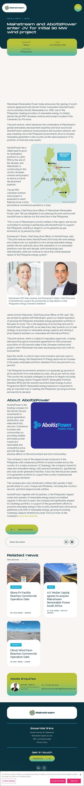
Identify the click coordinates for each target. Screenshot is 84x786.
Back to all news (25, 529)
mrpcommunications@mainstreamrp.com (60, 689)
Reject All (74, 781)
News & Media (14, 18)
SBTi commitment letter (42, 739)
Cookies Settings (9, 781)
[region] (42, 778)
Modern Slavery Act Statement (42, 732)
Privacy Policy (42, 742)
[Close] (80, 774)
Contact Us (38, 758)
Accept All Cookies (58, 781)
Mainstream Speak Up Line (42, 736)
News (27, 18)
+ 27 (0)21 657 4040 (51, 685)
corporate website (27, 516)
